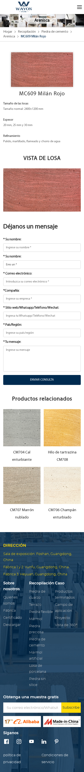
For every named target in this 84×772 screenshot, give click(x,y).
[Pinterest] (56, 742)
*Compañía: (11, 290)
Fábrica (9, 610)
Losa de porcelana (37, 668)
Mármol (35, 619)
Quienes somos (10, 600)
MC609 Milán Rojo (33, 36)
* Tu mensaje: (12, 342)
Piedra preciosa (36, 629)
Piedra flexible (41, 612)
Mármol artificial (35, 655)
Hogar (7, 31)
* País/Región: (12, 325)
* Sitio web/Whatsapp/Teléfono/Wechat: (31, 307)
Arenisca (9, 36)
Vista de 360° (66, 625)
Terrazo (35, 604)
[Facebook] (6, 742)
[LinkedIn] (44, 742)
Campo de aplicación (64, 607)
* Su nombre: (12, 239)
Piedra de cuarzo (37, 594)
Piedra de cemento (54, 31)
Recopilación (27, 31)
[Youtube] (31, 742)
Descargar (12, 625)
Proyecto (62, 618)
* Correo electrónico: (17, 273)
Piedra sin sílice (37, 682)
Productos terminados (65, 594)
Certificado (12, 617)
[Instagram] (19, 742)
